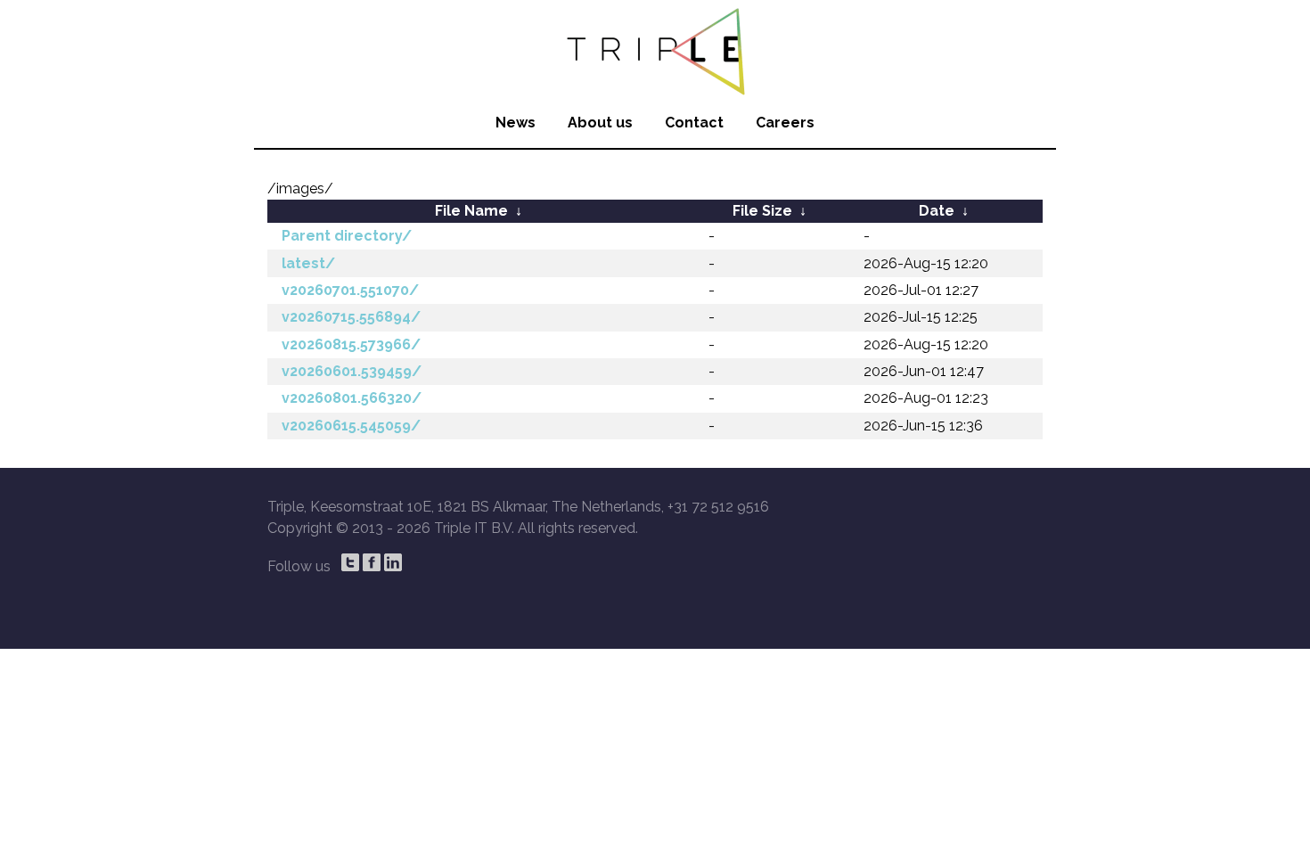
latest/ (308, 263)
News (515, 122)
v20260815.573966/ (351, 344)
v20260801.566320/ (352, 397)
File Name (471, 210)
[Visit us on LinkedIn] (393, 562)
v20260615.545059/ (351, 425)
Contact (694, 122)
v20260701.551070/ (350, 290)
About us (600, 122)
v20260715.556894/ (351, 316)
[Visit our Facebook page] (372, 562)
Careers (785, 122)
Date (936, 210)
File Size (762, 210)
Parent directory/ (347, 235)
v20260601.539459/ (352, 371)
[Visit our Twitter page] (350, 562)
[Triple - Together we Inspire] (655, 49)
